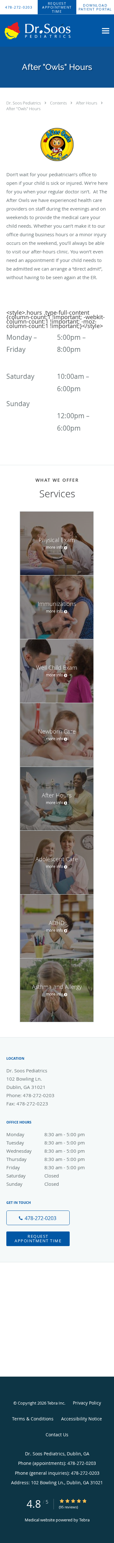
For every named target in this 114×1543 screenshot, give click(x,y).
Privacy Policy (87, 1403)
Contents (59, 103)
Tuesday (45, 1142)
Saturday (32, 1175)
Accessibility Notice (81, 1419)
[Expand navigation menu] (105, 31)
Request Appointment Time (38, 1238)
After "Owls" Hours (23, 108)
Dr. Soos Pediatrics (24, 103)
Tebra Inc (55, 1403)
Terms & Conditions (33, 1419)
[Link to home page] (49, 31)
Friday (45, 1167)
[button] (57, 7)
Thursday (45, 1159)
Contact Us (57, 1435)
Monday (45, 1134)
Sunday (32, 1184)
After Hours (87, 103)
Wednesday (45, 1151)
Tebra (84, 1520)
